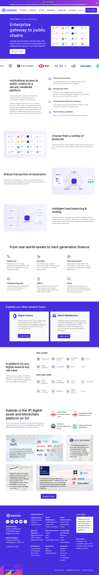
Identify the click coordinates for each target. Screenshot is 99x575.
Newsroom (63, 553)
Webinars (49, 551)
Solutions (32, 10)
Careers (62, 551)
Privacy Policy (59, 570)
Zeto (47, 535)
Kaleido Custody (36, 520)
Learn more (24, 336)
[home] (9, 10)
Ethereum (63, 535)
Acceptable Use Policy (73, 570)
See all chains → (65, 542)
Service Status (35, 555)
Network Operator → (35, 532)
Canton (62, 540)
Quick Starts (35, 553)
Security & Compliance (64, 557)
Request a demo (17, 51)
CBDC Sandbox (36, 537)
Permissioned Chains (64, 526)
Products (23, 10)
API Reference (35, 551)
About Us (63, 548)
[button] (23, 10)
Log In (81, 10)
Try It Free (91, 10)
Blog (47, 548)
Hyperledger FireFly (52, 540)
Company (72, 10)
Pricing (41, 10)
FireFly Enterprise (51, 522)
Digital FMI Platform (37, 535)
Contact (62, 560)
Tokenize (34, 522)
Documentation (36, 548)
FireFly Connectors (52, 527)
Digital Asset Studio (37, 540)
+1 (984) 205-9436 (12, 546)
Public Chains (64, 522)
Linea (62, 537)
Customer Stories (51, 553)
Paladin (48, 533)
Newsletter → (81, 539)
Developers (51, 10)
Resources (62, 10)
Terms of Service (87, 570)
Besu (47, 537)
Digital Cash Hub (36, 524)
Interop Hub (49, 524)
